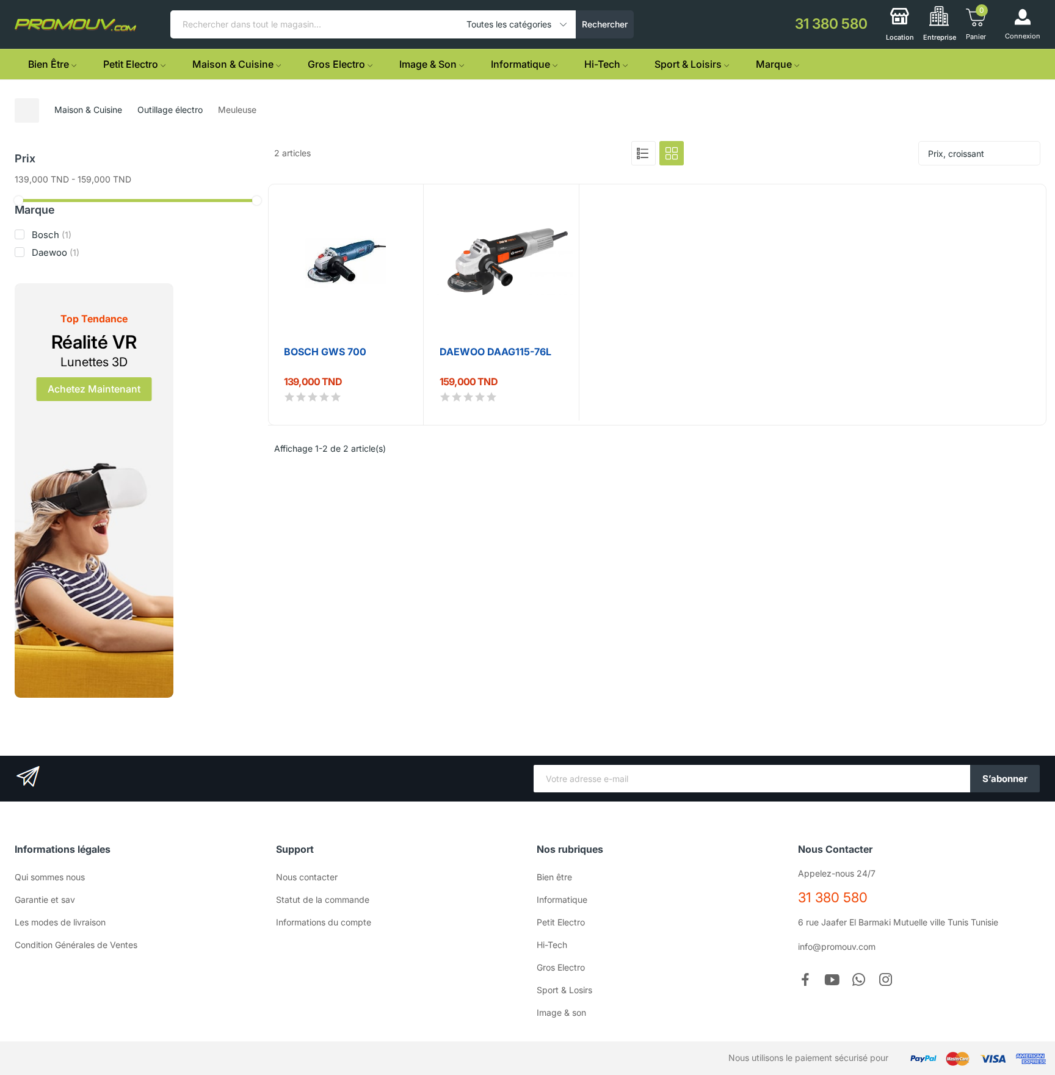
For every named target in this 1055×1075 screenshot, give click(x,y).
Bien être (554, 877)
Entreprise (939, 37)
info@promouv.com (837, 946)
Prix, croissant (956, 153)
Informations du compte (323, 922)
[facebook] (805, 980)
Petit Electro (561, 922)
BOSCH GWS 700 (325, 352)
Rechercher (605, 24)
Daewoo (55, 252)
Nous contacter (307, 877)
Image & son (561, 1012)
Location (900, 37)
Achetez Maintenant (94, 389)
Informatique (562, 899)
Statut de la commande (322, 899)
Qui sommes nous (50, 877)
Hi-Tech (552, 944)
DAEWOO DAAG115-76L (495, 352)
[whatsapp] (859, 980)
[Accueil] (27, 110)
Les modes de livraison (60, 922)
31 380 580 (833, 897)
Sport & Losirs (564, 990)
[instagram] (886, 980)
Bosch (51, 235)
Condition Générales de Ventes (76, 944)
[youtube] (832, 980)
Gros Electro (561, 967)
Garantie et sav (45, 899)
